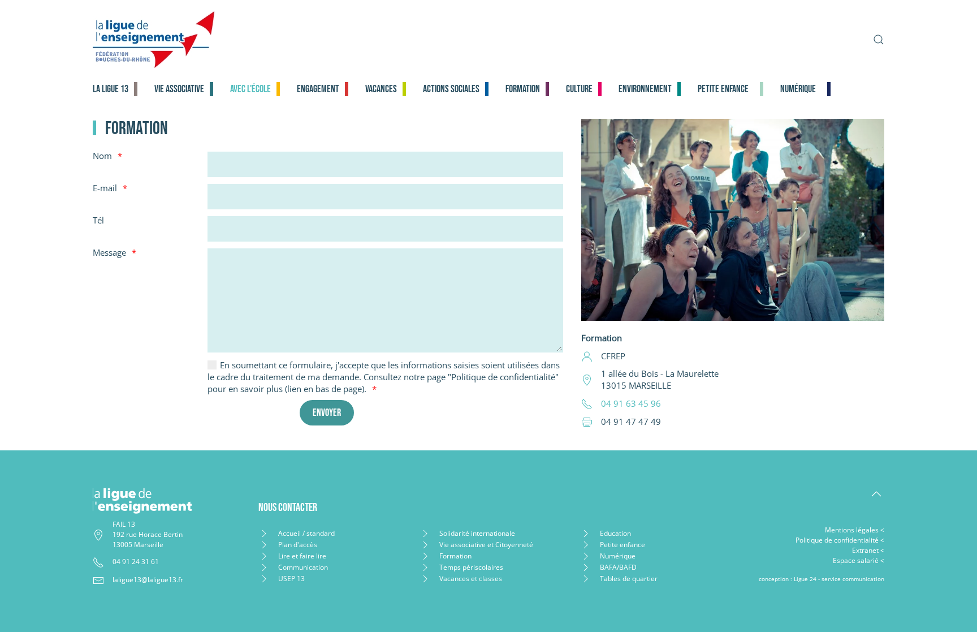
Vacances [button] (381, 89)
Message (109, 252)
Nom (102, 155)
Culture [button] (579, 89)
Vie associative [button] (179, 89)
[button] (878, 39)
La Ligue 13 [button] (110, 89)
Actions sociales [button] (451, 89)
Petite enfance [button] (723, 89)
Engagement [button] (318, 89)
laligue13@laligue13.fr (148, 579)
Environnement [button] (645, 89)
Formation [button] (522, 89)
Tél (98, 220)
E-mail (105, 188)
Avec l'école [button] (250, 89)
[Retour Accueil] (243, 39)
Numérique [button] (798, 89)
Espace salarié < (858, 560)
